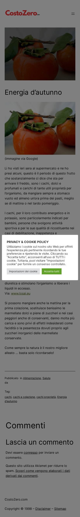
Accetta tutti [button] (51, 271)
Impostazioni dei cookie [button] (23, 271)
